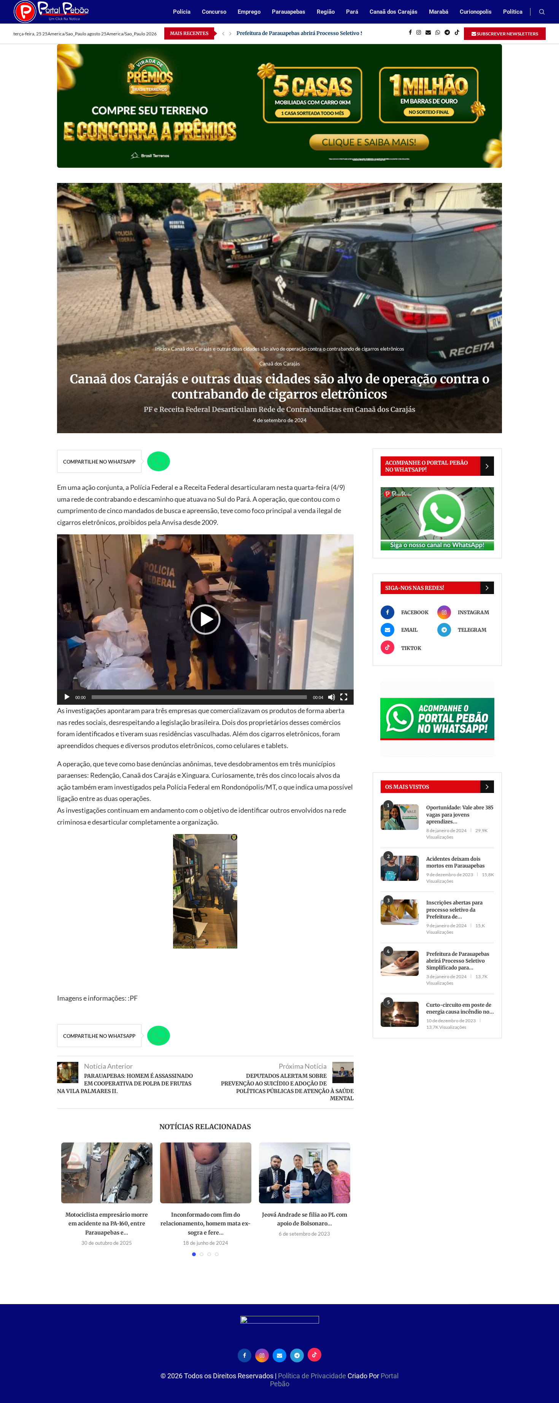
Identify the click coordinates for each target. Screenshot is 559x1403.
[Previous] (223, 33)
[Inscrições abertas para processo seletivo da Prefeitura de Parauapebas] (400, 912)
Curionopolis (476, 11)
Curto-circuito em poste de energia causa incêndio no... (460, 1008)
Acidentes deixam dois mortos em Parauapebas (455, 862)
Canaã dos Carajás (394, 11)
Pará (352, 11)
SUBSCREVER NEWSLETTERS (507, 34)
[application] (205, 619)
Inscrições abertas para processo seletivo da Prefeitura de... (454, 909)
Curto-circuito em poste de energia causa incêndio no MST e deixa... (319, 33)
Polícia (182, 11)
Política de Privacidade (313, 1376)
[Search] (542, 12)
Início (161, 349)
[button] (205, 619)
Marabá (438, 11)
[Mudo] (331, 697)
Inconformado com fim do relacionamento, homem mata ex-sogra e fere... (205, 1223)
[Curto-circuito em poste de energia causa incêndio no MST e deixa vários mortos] (400, 1014)
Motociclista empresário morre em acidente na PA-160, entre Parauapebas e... (106, 1223)
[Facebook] (410, 33)
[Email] (428, 33)
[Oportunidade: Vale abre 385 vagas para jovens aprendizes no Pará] (400, 817)
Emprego (249, 11)
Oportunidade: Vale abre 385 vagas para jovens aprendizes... (460, 814)
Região (326, 11)
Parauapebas (288, 11)
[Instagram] (418, 33)
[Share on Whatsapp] (158, 461)
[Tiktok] (457, 33)
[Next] (230, 33)
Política (512, 11)
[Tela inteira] (344, 697)
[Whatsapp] (437, 33)
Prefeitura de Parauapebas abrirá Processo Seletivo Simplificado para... (457, 961)
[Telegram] (447, 33)
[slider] (199, 697)
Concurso (214, 11)
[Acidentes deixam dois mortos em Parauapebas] (400, 868)
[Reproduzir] (67, 697)
